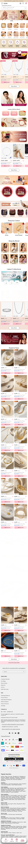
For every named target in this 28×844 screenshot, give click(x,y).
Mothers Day (19, 826)
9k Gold (8, 790)
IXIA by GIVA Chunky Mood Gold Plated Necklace (19, 524)
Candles (22, 817)
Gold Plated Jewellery (17, 784)
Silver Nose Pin (9, 798)
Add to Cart (7, 165)
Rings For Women (5, 808)
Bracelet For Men (21, 803)
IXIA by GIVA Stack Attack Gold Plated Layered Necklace (6, 422)
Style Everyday (4, 831)
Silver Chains (22, 37)
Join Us (2, 687)
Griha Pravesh (15, 823)
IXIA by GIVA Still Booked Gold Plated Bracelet (19, 550)
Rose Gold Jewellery (6, 784)
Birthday (9, 822)
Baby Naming (8, 823)
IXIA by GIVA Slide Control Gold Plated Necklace (19, 370)
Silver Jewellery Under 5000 (7, 799)
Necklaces (22, 777)
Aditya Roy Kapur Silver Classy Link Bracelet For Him (6, 321)
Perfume (18, 817)
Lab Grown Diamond (13, 783)
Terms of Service (5, 703)
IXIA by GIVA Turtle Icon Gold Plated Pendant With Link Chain (6, 524)
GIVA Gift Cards (4, 689)
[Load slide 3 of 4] (15, 21)
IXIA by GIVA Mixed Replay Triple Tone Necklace (19, 422)
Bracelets (9, 29)
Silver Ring (22, 796)
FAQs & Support (4, 701)
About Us (3, 685)
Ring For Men (4, 803)
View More (14, 86)
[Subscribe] (23, 671)
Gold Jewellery (4, 783)
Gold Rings (6, 788)
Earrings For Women (20, 809)
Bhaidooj (8, 828)
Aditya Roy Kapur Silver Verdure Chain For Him (18, 321)
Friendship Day (7, 827)
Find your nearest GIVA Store (8, 835)
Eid (11, 828)
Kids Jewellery (4, 814)
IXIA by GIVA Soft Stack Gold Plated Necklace (6, 499)
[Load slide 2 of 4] (12, 21)
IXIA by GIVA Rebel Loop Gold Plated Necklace (6, 370)
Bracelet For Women (6, 810)
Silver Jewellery (22, 783)
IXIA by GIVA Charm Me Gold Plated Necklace (19, 396)
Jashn (18, 832)
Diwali (20, 827)
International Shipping (6, 699)
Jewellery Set (9, 779)
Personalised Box (12, 818)
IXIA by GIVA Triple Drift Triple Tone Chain (19, 653)
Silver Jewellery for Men (14, 797)
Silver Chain (8, 796)
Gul (21, 832)
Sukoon (14, 832)
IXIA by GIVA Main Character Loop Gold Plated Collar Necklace (6, 550)
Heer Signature (4, 832)
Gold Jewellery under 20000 (18, 791)
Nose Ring (12, 778)
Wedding (14, 822)
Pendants (9, 37)
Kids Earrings (12, 814)
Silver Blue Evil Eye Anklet (6, 163)
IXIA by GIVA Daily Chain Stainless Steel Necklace (19, 627)
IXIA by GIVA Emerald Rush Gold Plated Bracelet (6, 473)
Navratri (15, 828)
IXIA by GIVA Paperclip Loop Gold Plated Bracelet (6, 652)
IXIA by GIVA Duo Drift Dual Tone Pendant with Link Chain (6, 396)
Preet (10, 832)
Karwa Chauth (15, 827)
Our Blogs (3, 681)
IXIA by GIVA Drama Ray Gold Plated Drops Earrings (6, 602)
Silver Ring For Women (15, 808)
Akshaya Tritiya (4, 826)
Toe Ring (20, 811)
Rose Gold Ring (10, 809)
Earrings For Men (12, 803)
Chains (2, 778)
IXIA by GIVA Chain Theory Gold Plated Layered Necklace (19, 602)
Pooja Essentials (4, 817)
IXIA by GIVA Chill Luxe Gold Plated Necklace (19, 576)
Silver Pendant (15, 796)
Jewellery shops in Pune (20, 836)
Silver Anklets (13, 795)
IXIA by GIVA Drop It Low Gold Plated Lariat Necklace (6, 447)
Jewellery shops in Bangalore (7, 836)
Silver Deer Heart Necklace (18, 79)
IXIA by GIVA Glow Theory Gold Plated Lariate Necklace (6, 576)
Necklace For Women (12, 811)
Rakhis (3, 29)
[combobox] (14, 8)
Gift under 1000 (20, 818)
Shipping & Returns (5, 695)
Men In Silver (16, 37)
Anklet (2, 776)
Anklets (22, 29)
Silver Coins (12, 817)
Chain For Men (4, 804)
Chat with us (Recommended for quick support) (13, 724)
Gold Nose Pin (11, 789)
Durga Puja (20, 828)
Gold (2, 788)
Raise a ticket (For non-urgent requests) (11, 729)
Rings (4, 37)
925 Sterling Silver (5, 795)
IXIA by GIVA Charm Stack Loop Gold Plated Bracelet (19, 499)
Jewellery (3, 782)
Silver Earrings (4, 797)
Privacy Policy (4, 697)
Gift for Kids (4, 813)
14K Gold (13, 790)
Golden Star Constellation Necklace (6, 79)
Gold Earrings (13, 788)
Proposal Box (4, 818)
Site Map (3, 705)
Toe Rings (18, 778)
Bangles (7, 777)
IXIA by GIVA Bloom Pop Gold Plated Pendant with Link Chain (19, 473)
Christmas (3, 829)
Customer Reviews (5, 679)
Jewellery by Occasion (6, 821)
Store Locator (4, 683)
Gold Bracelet (18, 789)
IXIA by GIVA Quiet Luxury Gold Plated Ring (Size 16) (6, 627)
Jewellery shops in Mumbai (7, 837)
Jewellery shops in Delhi (19, 837)
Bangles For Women (16, 810)
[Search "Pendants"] (25, 8)
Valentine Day (12, 826)
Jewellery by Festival (6, 825)
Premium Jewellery (5, 792)
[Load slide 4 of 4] (17, 21)
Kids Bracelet (19, 814)
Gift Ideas (3, 816)
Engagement (4, 822)
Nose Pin (7, 778)
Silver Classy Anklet (17, 163)
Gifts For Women (5, 807)
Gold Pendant (20, 788)
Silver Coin (20, 795)
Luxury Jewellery (15, 792)
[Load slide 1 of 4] (10, 21)
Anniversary (20, 822)
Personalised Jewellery (19, 798)
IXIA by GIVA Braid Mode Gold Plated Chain (19, 447)
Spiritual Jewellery (17, 779)
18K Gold (18, 790)
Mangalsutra (16, 776)
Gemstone (3, 780)
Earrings (16, 29)
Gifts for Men (4, 802)
